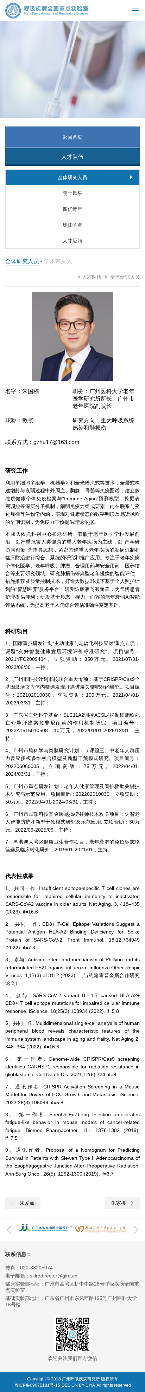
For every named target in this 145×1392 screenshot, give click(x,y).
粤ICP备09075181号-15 (37, 1385)
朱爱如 (27, 1203)
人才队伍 (92, 277)
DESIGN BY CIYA (78, 1385)
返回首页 (72, 137)
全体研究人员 (124, 277)
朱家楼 (118, 1203)
